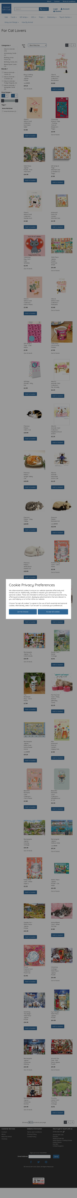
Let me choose (22, 612)
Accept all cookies (53, 612)
